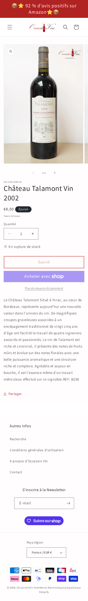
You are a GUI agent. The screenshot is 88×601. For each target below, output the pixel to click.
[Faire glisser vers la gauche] (33, 172)
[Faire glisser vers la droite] (54, 172)
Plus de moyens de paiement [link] (44, 288)
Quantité (10, 224)
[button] (9, 27)
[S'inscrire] (68, 503)
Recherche (18, 439)
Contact (16, 472)
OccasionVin (25, 587)
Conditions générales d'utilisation (37, 450)
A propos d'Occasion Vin (29, 461)
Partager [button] (15, 394)
